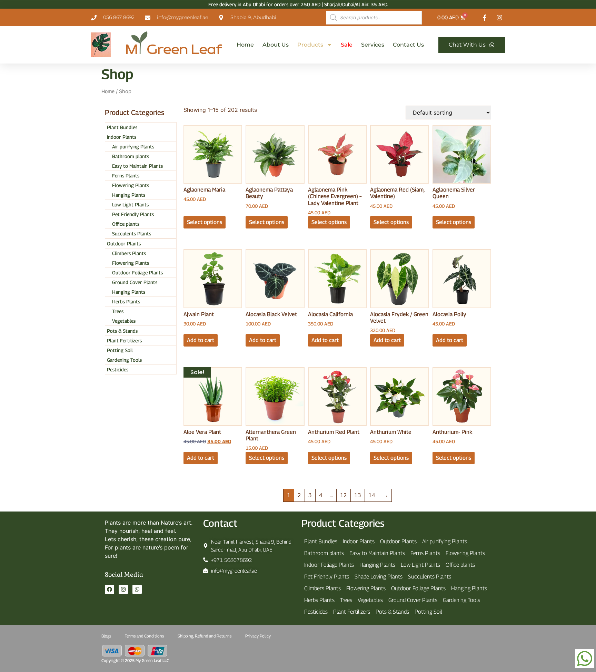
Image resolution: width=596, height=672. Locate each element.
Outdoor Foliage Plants (137, 272)
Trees (117, 311)
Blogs (106, 636)
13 (357, 495)
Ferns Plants (125, 175)
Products (310, 44)
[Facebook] (109, 589)
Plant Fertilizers (124, 340)
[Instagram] (123, 589)
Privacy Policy (258, 636)
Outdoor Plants (124, 243)
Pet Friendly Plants (133, 214)
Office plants (125, 224)
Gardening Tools (124, 360)
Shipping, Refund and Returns (204, 636)
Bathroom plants (130, 156)
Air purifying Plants (133, 146)
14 (371, 495)
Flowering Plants (130, 185)
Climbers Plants (129, 253)
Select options (204, 222)
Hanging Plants (128, 195)
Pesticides (117, 369)
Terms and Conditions (144, 636)
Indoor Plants (121, 137)
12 (343, 495)
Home (245, 44)
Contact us (408, 44)
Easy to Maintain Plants (137, 166)
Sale (346, 44)
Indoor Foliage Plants (329, 565)
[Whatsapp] (137, 589)
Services (372, 44)
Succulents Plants (131, 233)
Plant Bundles (122, 127)
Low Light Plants (130, 204)
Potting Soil (120, 350)
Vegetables (124, 321)
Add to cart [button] (200, 340)
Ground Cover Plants (134, 282)
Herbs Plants (126, 301)
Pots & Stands (122, 331)
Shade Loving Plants (379, 576)
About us (275, 44)
